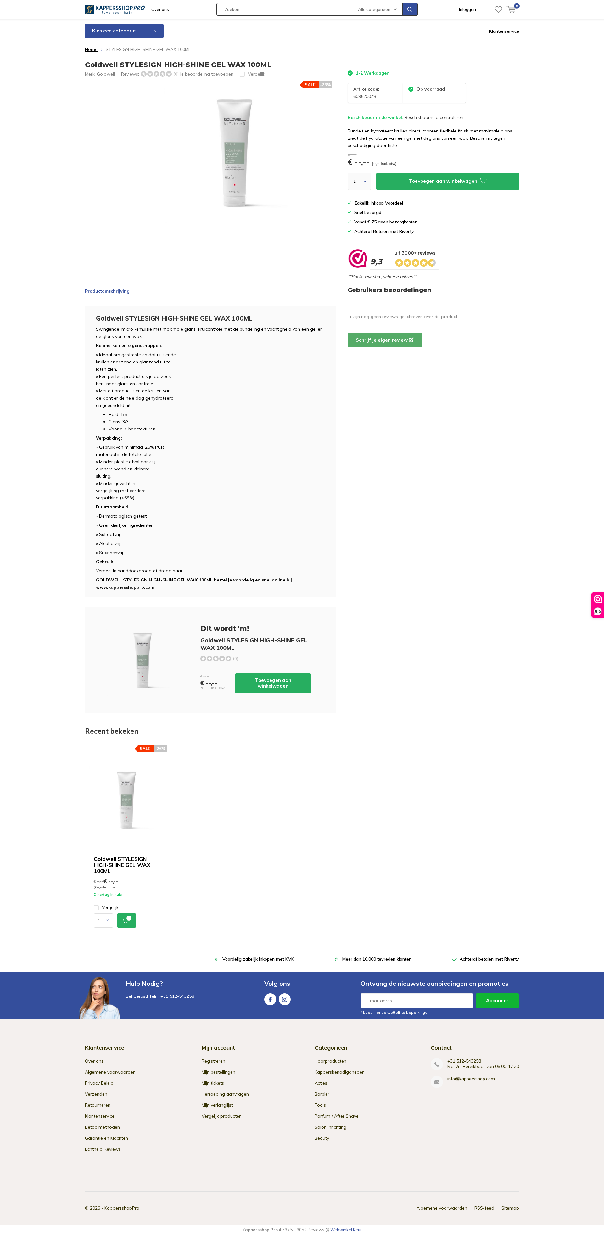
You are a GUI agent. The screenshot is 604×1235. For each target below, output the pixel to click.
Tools (320, 1105)
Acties (321, 1083)
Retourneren (97, 1105)
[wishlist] (498, 9)
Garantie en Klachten (106, 1138)
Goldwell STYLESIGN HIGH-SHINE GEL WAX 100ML (122, 865)
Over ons (160, 9)
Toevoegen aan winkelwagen (273, 683)
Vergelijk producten (222, 1116)
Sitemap (510, 1208)
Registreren (213, 1061)
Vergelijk (110, 907)
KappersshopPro (121, 1208)
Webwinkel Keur (346, 1229)
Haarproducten (330, 1061)
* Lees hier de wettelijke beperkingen (395, 1012)
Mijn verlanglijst (217, 1105)
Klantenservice (504, 31)
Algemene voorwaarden (110, 1072)
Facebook (270, 999)
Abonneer (497, 1000)
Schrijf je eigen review (382, 340)
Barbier (322, 1094)
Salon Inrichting (330, 1127)
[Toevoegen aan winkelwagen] (126, 920)
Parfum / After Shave (337, 1116)
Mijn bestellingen (218, 1072)
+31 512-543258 (464, 1061)
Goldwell (106, 74)
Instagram (285, 999)
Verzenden (96, 1094)
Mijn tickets (213, 1083)
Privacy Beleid (99, 1083)
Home (91, 49)
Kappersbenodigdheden (340, 1072)
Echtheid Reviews (103, 1149)
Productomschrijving (107, 291)
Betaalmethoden (102, 1127)
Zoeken (410, 9)
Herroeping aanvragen (225, 1094)
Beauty (322, 1138)
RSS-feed (484, 1208)
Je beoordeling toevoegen (206, 74)
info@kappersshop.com (471, 1078)
